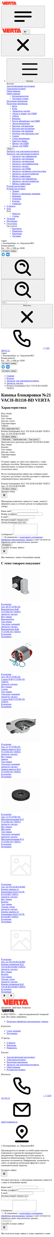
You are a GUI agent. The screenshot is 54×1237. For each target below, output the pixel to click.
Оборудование (13, 1067)
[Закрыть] (23, 45)
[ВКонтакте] (8, 256)
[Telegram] (3, 256)
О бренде (11, 1043)
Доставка (16, 236)
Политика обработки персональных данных (27, 1021)
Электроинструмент (16, 1059)
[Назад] (26, 32)
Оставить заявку (9, 371)
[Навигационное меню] (23, 17)
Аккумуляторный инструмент (21, 1057)
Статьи (15, 216)
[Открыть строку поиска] (23, 268)
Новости (16, 213)
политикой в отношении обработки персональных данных (22, 538)
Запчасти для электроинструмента (23, 1064)
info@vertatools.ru (9, 1122)
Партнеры (17, 233)
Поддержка (12, 1033)
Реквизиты (17, 231)
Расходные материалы (17, 1062)
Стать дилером (14, 1031)
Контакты (16, 228)
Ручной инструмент (16, 1069)
